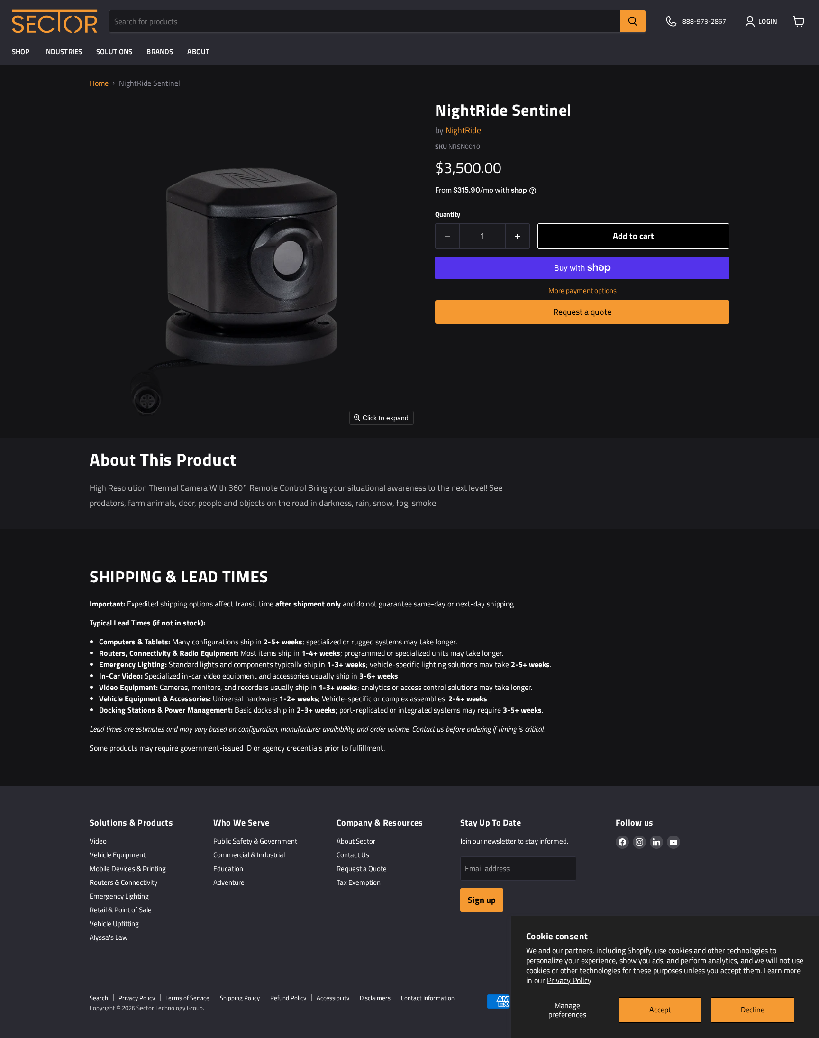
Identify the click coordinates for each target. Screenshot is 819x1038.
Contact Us (353, 854)
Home (99, 83)
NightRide (463, 130)
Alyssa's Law (108, 937)
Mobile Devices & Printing (128, 868)
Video (98, 841)
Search (99, 997)
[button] (763, 21)
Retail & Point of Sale (121, 909)
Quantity (447, 214)
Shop (21, 51)
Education (228, 868)
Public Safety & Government (255, 841)
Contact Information (428, 997)
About (198, 51)
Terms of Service (187, 997)
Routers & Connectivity (123, 882)
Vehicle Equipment (118, 854)
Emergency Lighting (119, 896)
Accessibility (333, 997)
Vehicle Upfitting (114, 923)
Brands (159, 51)
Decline (752, 1009)
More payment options (582, 290)
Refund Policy (288, 997)
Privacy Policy (569, 980)
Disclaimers (375, 997)
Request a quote (582, 311)
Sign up (482, 899)
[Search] (633, 21)
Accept (660, 1009)
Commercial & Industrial (249, 854)
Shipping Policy (240, 997)
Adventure (229, 882)
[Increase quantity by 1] (518, 236)
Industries (63, 51)
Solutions (114, 51)
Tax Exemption (359, 882)
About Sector (356, 841)
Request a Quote (362, 868)
